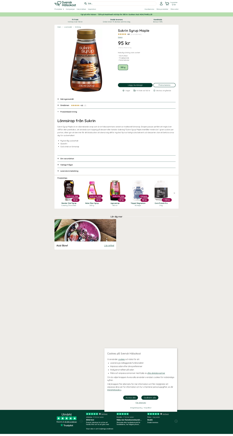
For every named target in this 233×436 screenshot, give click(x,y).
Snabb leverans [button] (116, 20)
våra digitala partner (156, 373)
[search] (119, 4)
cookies (121, 359)
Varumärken (81, 9)
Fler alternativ (141, 403)
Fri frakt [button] (75, 20)
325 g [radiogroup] (123, 67)
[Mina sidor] (161, 3)
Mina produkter (162, 9)
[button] (172, 3)
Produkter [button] (58, 9)
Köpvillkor (147, 408)
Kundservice (149, 9)
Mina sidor (175, 9)
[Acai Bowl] (85, 234)
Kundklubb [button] (157, 20)
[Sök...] (85, 3)
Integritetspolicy (114, 390)
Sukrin (120, 37)
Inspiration (92, 9)
